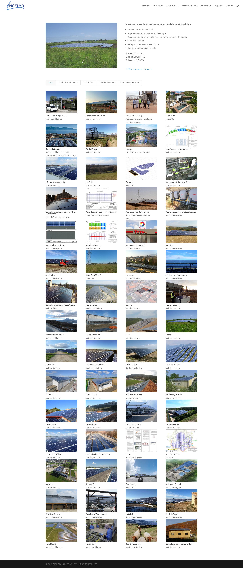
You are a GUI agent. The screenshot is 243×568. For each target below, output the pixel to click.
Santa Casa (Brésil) (93, 275)
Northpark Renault (173, 484)
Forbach (129, 182)
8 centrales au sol (53, 275)
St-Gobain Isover (93, 334)
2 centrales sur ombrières (176, 275)
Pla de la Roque (172, 514)
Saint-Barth (170, 115)
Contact (229, 6)
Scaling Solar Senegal (134, 115)
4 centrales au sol (133, 544)
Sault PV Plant (131, 364)
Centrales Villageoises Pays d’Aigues (60, 305)
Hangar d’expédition (54, 454)
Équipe (218, 6)
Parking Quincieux (133, 424)
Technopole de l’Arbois (95, 364)
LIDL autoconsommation (56, 182)
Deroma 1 (50, 394)
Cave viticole (51, 424)
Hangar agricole (172, 424)
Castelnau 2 (130, 484)
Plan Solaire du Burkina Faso (137, 212)
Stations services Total (135, 245)
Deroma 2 (90, 484)
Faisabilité (88, 82)
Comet (128, 454)
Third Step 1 (91, 544)
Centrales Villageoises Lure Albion (180, 544)
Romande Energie (53, 149)
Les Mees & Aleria (173, 364)
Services (156, 6)
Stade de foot (91, 394)
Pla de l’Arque (91, 149)
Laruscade (50, 364)
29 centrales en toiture (55, 334)
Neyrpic (129, 149)
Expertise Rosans (53, 514)
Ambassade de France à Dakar (178, 182)
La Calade (130, 514)
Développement (189, 6)
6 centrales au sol (173, 454)
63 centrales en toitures (55, 245)
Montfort (169, 245)
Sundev (169, 334)
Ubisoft (129, 305)
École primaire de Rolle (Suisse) (98, 454)
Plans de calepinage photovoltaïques (101, 212)
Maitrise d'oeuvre (107, 82)
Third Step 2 (51, 544)
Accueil (145, 6)
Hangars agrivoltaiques (95, 115)
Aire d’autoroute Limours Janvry (179, 149)
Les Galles (90, 182)
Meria (128, 334)
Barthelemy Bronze (174, 394)
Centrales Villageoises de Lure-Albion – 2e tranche (61, 213)
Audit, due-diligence (68, 82)
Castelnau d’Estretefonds (96, 514)
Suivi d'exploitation (130, 82)
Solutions (171, 6)
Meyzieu (49, 484)
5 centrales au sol (93, 305)
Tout (51, 82)
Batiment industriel (134, 394)
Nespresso (130, 275)
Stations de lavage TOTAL (56, 115)
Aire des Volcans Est (94, 245)
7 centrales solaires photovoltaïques (181, 212)
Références (206, 6)
